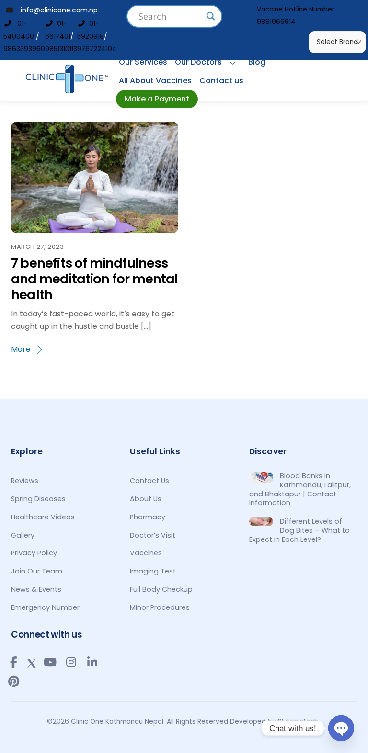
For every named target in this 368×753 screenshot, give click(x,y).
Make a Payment (157, 98)
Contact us (221, 80)
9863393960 (24, 49)
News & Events (36, 589)
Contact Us (149, 480)
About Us (145, 499)
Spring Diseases (38, 499)
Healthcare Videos (43, 517)
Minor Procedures (160, 607)
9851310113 (61, 49)
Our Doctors (198, 61)
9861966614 (276, 21)
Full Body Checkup (161, 589)
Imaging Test (153, 571)
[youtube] (49, 662)
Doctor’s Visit (152, 535)
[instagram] (71, 662)
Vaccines (146, 553)
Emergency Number (45, 607)
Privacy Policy (34, 553)
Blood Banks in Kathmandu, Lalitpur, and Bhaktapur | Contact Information (300, 489)
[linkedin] (92, 662)
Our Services (143, 61)
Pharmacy (147, 517)
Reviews (24, 480)
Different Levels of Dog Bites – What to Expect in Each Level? (299, 530)
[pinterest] (13, 681)
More (21, 349)
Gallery (22, 535)
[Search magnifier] (211, 16)
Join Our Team (36, 571)
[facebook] (13, 662)
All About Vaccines (155, 80)
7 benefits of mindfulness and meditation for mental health (94, 278)
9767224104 (97, 49)
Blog (256, 61)
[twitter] (31, 661)
